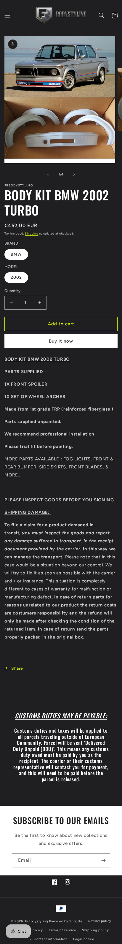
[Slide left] (47, 174)
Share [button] (17, 668)
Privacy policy (31, 930)
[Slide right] (74, 174)
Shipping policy (95, 930)
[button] (7, 15)
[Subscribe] (103, 860)
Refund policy (99, 921)
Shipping (31, 233)
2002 (16, 277)
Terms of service (62, 930)
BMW (16, 254)
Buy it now (61, 341)
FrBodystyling (36, 921)
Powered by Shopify (66, 921)
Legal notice (83, 939)
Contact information (50, 939)
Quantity (12, 291)
